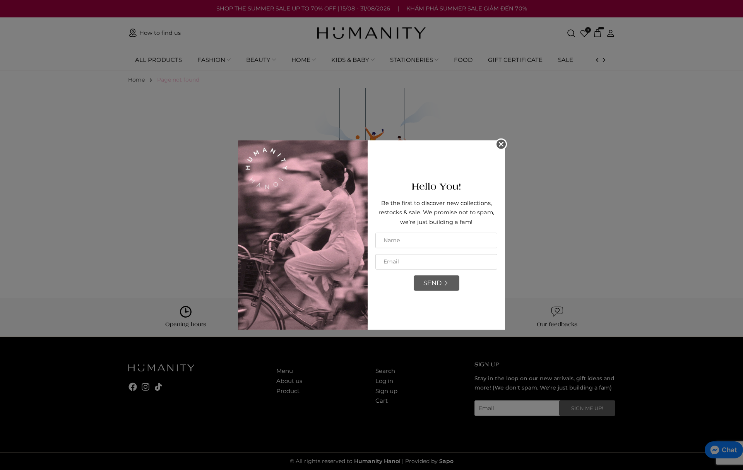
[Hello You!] (303, 234)
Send (432, 282)
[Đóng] (501, 144)
